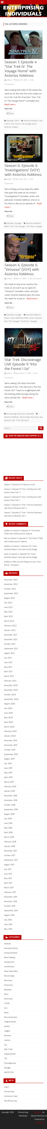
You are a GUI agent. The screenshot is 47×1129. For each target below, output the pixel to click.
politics (7, 1026)
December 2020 (11, 685)
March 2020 (9, 727)
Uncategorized (10, 1063)
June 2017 (8, 874)
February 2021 (10, 681)
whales (15, 127)
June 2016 (8, 924)
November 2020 (11, 690)
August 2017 (9, 865)
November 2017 (10, 851)
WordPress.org (10, 1101)
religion (7, 1031)
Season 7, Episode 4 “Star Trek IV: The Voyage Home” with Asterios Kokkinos (21, 69)
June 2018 (8, 823)
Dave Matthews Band (20, 318)
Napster (38, 318)
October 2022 (10, 589)
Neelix (6, 226)
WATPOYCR (9, 1072)
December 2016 (10, 897)
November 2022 (11, 584)
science (7, 1040)
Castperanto (9, 962)
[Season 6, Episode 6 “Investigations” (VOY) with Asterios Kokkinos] (23, 149)
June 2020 (8, 713)
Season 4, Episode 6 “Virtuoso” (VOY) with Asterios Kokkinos (22, 269)
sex (5, 1045)
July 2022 (8, 603)
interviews (8, 999)
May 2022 (8, 612)
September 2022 (11, 593)
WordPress (39, 1123)
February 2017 (10, 892)
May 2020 (8, 717)
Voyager (18, 223)
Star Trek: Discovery (20, 420)
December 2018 (10, 796)
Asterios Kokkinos (31, 121)
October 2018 (9, 805)
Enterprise (8, 985)
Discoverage (12, 414)
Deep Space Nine (11, 971)
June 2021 (8, 662)
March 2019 (9, 782)
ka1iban (9, 80)
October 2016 (9, 906)
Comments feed (10, 1096)
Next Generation (10, 1017)
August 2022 (9, 598)
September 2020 (11, 699)
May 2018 (8, 828)
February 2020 (10, 731)
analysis (7, 943)
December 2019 (10, 740)
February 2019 (10, 786)
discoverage (25, 417)
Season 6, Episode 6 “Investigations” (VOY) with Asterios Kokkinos (23, 170)
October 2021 (9, 644)
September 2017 (11, 860)
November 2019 (10, 745)
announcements (10, 953)
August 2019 (9, 759)
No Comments (36, 278)
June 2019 (8, 768)
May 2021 (8, 667)
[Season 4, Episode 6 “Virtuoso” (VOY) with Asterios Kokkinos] (23, 248)
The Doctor (24, 321)
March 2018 (9, 837)
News (6, 1012)
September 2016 (11, 910)
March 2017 (9, 887)
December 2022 (11, 580)
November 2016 (10, 901)
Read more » (10, 104)
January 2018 (9, 846)
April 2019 (8, 777)
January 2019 (9, 791)
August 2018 (9, 814)
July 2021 (8, 658)
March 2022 (9, 621)
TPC (5, 1058)
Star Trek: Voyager (17, 226)
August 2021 (9, 653)
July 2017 (8, 869)
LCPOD (7, 1003)
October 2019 (9, 750)
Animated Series (11, 948)
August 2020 (9, 704)
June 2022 (8, 607)
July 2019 (8, 763)
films (17, 121)
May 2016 (8, 929)
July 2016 (8, 920)
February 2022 (10, 626)
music (31, 318)
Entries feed (9, 1091)
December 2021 (10, 635)
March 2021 (9, 676)
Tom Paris (30, 226)
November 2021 (10, 639)
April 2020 (8, 722)
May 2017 (8, 878)
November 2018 (10, 800)
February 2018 (10, 842)
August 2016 (9, 915)
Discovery (22, 414)
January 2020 (10, 736)
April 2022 (8, 616)
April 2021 (8, 671)
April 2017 (8, 883)
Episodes (10, 121)
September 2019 (11, 754)
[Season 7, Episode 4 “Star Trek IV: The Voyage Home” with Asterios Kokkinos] (23, 45)
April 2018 (8, 832)
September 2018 (11, 809)
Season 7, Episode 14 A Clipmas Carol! (19, 484)
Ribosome (38, 1112)
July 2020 (8, 708)
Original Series (10, 1022)
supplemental (10, 1054)
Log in (6, 1087)
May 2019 (8, 773)
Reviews (7, 1035)
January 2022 (10, 630)
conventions (9, 966)
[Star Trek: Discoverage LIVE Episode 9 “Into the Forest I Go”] (23, 343)
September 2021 (11, 648)
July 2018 (8, 818)
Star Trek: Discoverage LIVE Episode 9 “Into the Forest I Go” (23, 364)
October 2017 (9, 855)
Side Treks (8, 1049)
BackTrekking (9, 957)
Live (5, 1008)
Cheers (7, 318)
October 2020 (10, 694)
